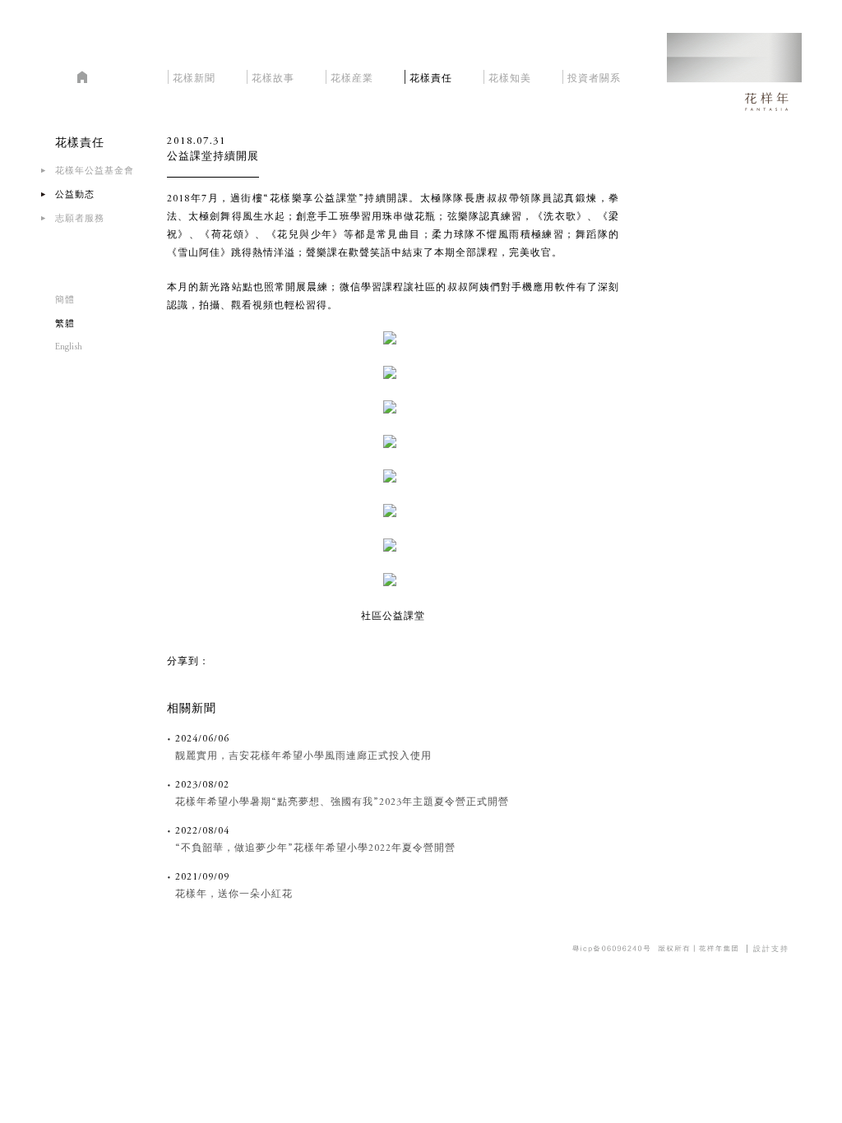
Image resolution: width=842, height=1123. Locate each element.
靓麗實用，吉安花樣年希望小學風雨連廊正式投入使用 (303, 756)
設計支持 (771, 949)
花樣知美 (509, 76)
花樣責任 (430, 76)
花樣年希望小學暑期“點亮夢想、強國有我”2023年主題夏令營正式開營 (342, 802)
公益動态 (75, 195)
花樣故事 (273, 76)
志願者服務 (79, 219)
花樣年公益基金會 (94, 171)
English (68, 347)
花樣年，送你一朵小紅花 (234, 894)
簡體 (65, 300)
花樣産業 (352, 76)
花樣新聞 (194, 76)
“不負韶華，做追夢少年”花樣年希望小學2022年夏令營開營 (315, 848)
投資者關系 (594, 76)
